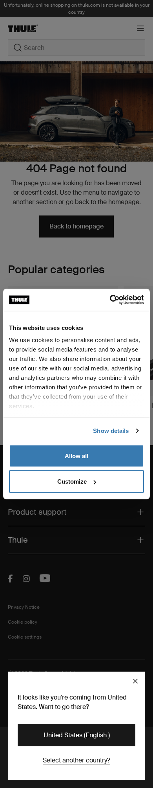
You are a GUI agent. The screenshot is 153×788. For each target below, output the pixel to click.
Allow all (76, 455)
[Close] (135, 681)
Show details (111, 430)
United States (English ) (77, 735)
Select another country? (76, 760)
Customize (72, 481)
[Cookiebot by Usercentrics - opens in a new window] (110, 300)
